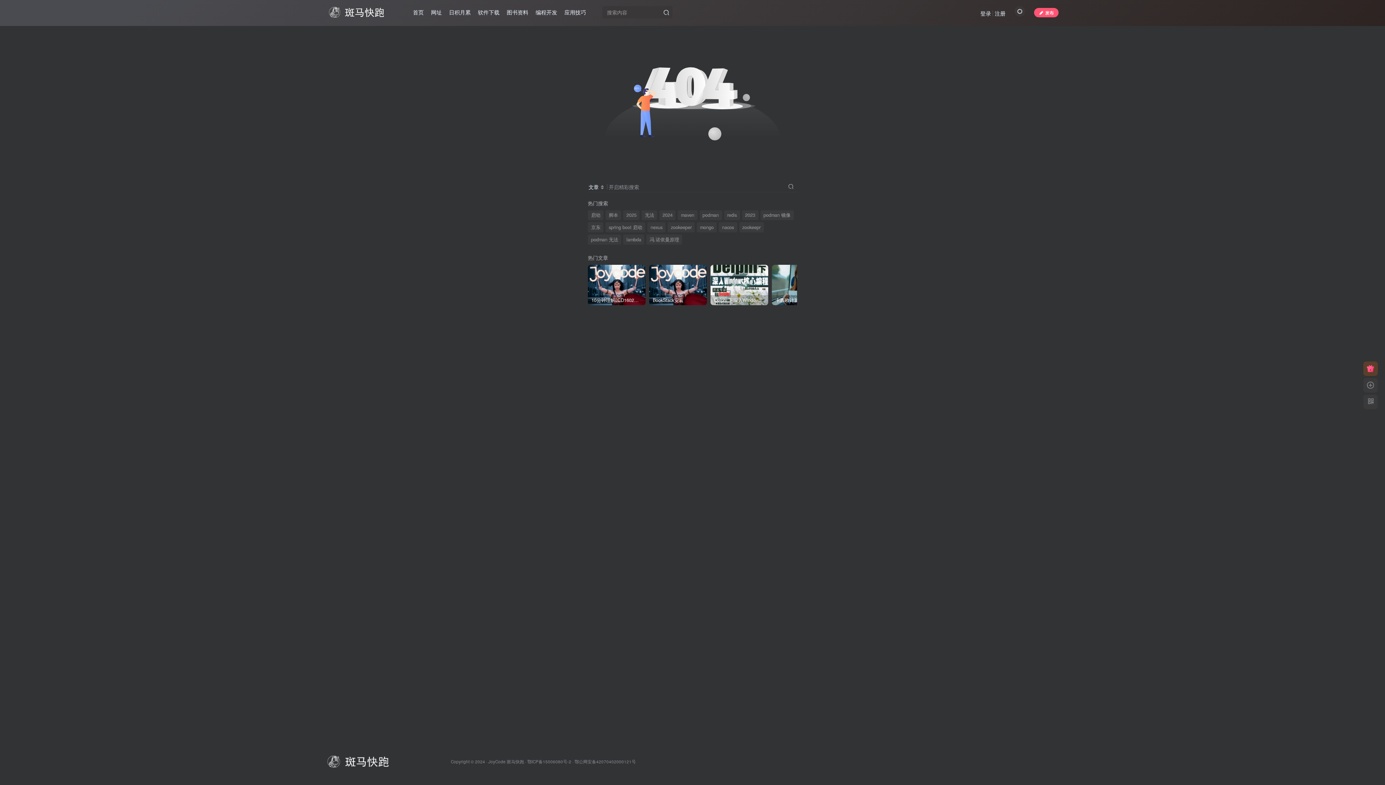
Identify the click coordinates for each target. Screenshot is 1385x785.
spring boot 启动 (625, 227)
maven (687, 215)
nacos (728, 227)
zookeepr (751, 227)
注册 (1000, 13)
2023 (750, 215)
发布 (1049, 12)
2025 (631, 215)
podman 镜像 (777, 215)
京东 (596, 227)
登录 (985, 13)
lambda (633, 239)
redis (732, 215)
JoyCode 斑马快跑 (506, 761)
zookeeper (681, 227)
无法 (649, 215)
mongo (707, 227)
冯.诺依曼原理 (664, 239)
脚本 (613, 215)
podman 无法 (604, 239)
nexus (657, 227)
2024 (668, 215)
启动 (596, 215)
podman (711, 215)
